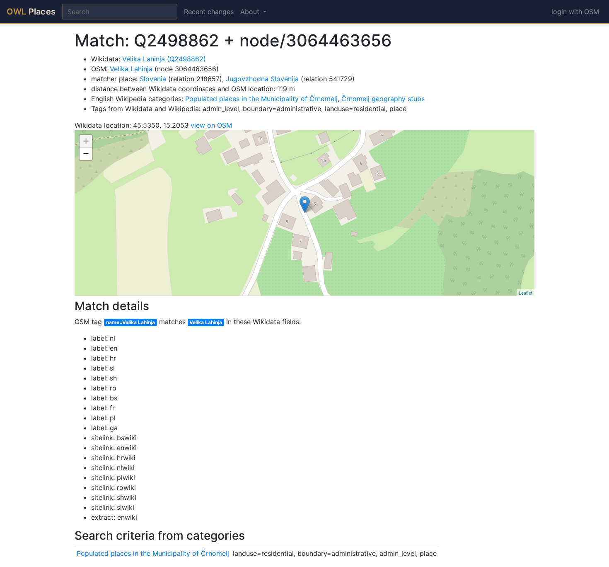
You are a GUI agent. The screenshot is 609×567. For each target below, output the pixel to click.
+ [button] (86, 141)
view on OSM (211, 125)
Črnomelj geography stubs (383, 98)
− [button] (86, 153)
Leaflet (525, 292)
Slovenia (153, 79)
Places (31, 12)
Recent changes (209, 11)
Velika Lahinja (131, 69)
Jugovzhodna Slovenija (262, 79)
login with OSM (575, 11)
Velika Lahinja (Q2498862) (164, 59)
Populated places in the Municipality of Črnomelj (261, 98)
